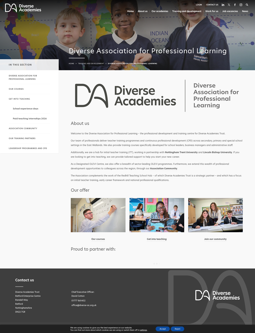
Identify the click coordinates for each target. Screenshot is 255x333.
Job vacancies (230, 11)
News (245, 11)
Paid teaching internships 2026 (30, 118)
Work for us (211, 11)
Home (130, 11)
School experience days (25, 108)
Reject (177, 329)
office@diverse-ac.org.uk (83, 305)
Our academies (160, 11)
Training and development (186, 11)
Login (199, 4)
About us (143, 11)
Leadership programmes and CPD (28, 148)
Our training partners (22, 138)
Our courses (16, 89)
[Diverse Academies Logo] (23, 11)
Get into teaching (19, 99)
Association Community (23, 128)
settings (143, 330)
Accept (163, 329)
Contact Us (212, 4)
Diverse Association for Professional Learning (23, 77)
